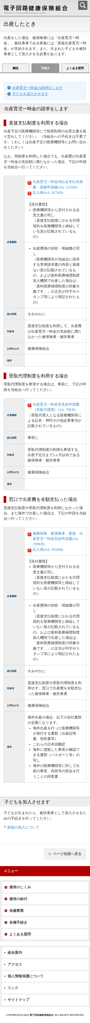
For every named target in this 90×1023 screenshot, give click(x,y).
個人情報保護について (26, 976)
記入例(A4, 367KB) (48, 192)
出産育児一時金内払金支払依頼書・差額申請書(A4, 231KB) (58, 184)
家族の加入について (23, 827)
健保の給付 (18, 899)
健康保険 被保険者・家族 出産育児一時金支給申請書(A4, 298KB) (58, 538)
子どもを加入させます (30, 94)
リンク (13, 988)
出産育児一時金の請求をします (37, 88)
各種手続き (18, 922)
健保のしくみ (20, 887)
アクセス (15, 964)
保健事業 (16, 911)
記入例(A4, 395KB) (48, 549)
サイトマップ (18, 1000)
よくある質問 (20, 934)
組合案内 (15, 952)
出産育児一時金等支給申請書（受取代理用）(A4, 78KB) (56, 407)
